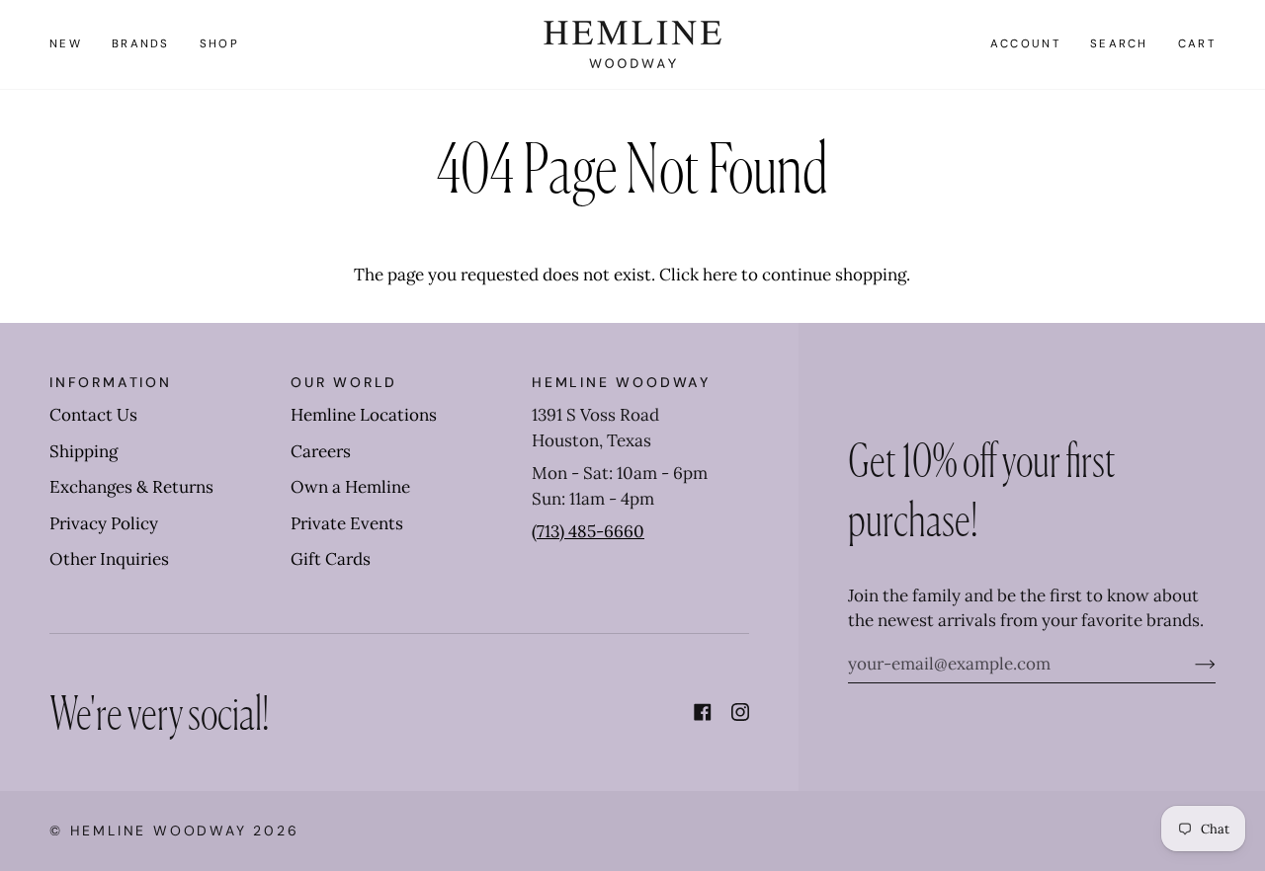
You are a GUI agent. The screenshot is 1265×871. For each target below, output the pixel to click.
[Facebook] (703, 712)
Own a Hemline (350, 487)
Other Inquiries (109, 559)
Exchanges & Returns (131, 487)
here (720, 274)
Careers (321, 451)
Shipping (83, 451)
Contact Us (93, 415)
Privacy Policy (103, 523)
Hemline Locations (364, 415)
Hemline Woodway (158, 830)
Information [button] (110, 382)
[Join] (1189, 663)
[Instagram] (740, 712)
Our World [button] (344, 382)
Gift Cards (331, 559)
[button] (141, 44)
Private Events (347, 523)
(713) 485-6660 (588, 531)
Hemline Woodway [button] (621, 382)
